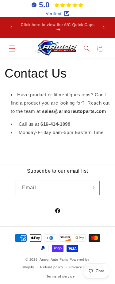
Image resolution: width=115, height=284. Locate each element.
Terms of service (60, 276)
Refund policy (51, 267)
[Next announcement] (103, 27)
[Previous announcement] (11, 27)
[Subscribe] (92, 188)
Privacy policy (81, 267)
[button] (12, 48)
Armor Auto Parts (54, 259)
